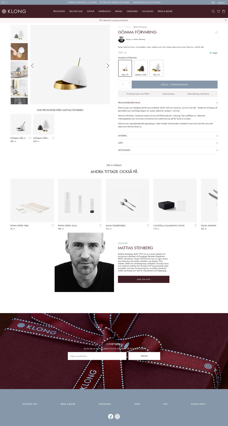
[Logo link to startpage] (14, 11)
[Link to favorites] (218, 11)
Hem (119, 27)
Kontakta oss (29, 404)
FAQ (213, 2)
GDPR (137, 404)
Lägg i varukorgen (174, 84)
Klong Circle (198, 404)
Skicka (144, 356)
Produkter (127, 27)
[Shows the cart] (223, 11)
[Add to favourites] (30, 138)
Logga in (221, 2)
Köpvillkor (105, 404)
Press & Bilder (68, 404)
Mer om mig (143, 279)
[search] (213, 11)
